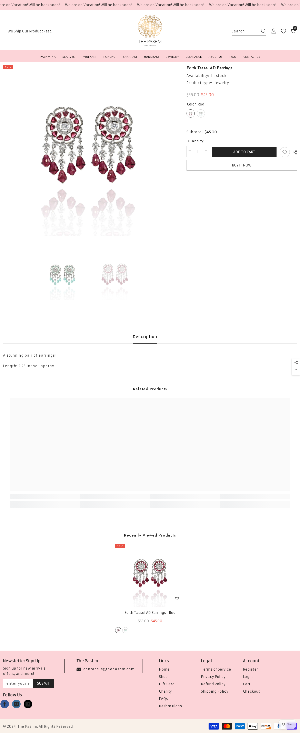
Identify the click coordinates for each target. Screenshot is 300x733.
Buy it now (241, 165)
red (118, 630)
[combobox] (245, 31)
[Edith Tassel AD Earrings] (150, 575)
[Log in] (273, 31)
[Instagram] (16, 704)
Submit (43, 683)
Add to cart (244, 152)
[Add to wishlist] (285, 152)
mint (125, 630)
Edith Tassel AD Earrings (150, 613)
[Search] (249, 31)
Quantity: (195, 141)
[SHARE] (293, 152)
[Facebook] (4, 704)
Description (145, 336)
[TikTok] (28, 704)
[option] (88, 150)
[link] (45, 496)
